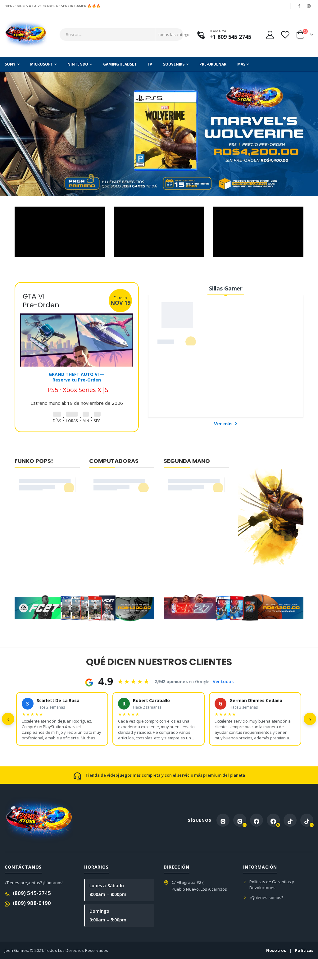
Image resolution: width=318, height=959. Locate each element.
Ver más (224, 423)
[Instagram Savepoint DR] (239, 820)
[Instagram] (309, 6)
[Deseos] (285, 34)
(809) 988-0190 (32, 902)
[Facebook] (299, 6)
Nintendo (77, 64)
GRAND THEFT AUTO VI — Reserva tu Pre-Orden (77, 377)
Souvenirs (173, 64)
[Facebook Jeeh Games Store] (256, 820)
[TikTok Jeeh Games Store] (290, 820)
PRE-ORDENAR (212, 64)
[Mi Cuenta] (269, 34)
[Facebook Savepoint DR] (273, 820)
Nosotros (276, 950)
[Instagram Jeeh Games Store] (222, 820)
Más (241, 64)
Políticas (304, 950)
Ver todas (223, 681)
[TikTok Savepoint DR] (306, 820)
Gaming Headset (119, 64)
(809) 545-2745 (32, 893)
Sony (10, 64)
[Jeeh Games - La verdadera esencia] (26, 34)
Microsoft (41, 64)
